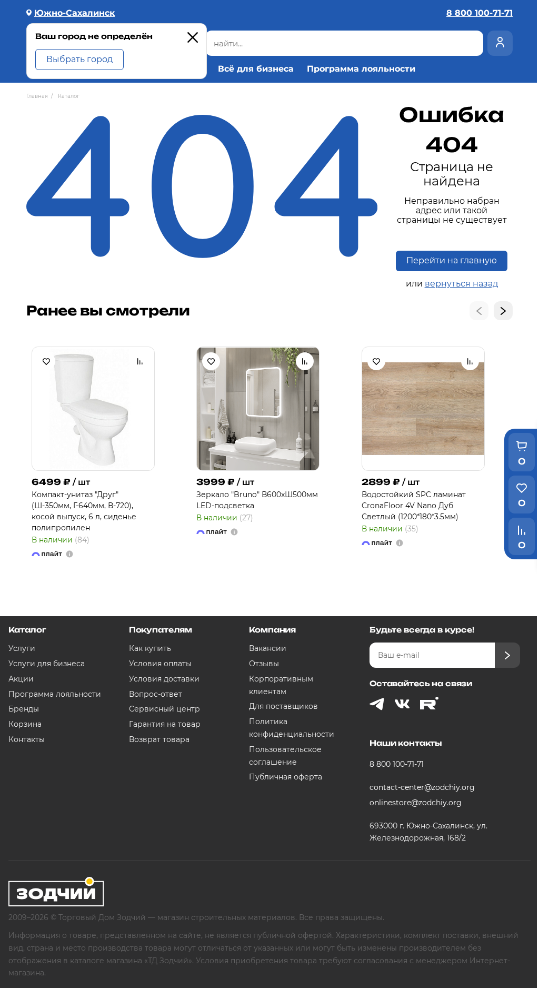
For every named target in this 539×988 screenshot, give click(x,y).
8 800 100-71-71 (397, 764)
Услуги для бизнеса (46, 663)
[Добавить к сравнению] (140, 361)
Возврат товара (159, 739)
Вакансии (267, 648)
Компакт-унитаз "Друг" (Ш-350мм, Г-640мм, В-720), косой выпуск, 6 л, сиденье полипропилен (84, 511)
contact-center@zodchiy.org (422, 787)
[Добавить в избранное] (46, 361)
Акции (21, 679)
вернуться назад (461, 284)
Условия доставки (164, 679)
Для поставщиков (283, 706)
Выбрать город (79, 59)
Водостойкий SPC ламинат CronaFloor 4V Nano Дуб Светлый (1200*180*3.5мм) (414, 505)
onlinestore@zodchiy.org (416, 802)
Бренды (23, 709)
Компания (272, 629)
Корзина (25, 724)
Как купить (150, 648)
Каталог (27, 629)
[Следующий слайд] (503, 310)
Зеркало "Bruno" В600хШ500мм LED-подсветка (257, 500)
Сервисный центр (164, 709)
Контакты (26, 739)
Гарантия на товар (165, 724)
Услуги (21, 648)
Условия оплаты (160, 663)
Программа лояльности (361, 69)
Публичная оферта (285, 777)
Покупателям (160, 629)
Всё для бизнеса (256, 69)
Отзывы (264, 663)
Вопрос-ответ (155, 694)
